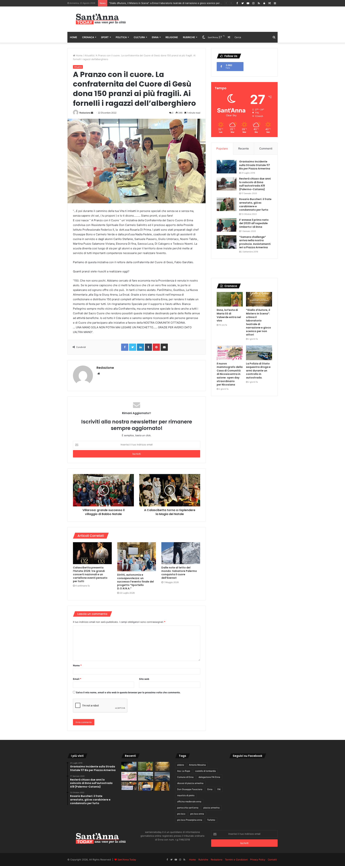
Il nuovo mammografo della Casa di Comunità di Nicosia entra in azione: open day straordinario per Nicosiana (230, 374)
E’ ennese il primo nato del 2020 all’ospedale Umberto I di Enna (254, 223)
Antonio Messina (197, 764)
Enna (155, 37)
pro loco (181, 813)
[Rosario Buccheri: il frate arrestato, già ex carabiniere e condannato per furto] (226, 204)
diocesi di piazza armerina (190, 783)
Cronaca (88, 37)
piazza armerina (211, 807)
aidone (180, 764)
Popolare (222, 148)
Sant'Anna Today (127, 859)
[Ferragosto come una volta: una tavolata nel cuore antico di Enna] (162, 786)
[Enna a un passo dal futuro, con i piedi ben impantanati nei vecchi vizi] (162, 776)
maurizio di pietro (185, 795)
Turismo (211, 820)
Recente (243, 148)
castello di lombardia (205, 771)
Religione (171, 37)
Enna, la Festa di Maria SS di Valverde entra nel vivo (229, 315)
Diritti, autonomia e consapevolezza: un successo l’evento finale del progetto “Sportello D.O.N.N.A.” (135, 581)
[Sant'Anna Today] (100, 19)
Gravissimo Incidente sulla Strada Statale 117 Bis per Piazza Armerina (254, 165)
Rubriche (189, 37)
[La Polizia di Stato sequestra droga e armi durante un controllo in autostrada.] (259, 352)
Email (77, 678)
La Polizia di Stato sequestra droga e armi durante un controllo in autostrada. (258, 370)
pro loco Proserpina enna (189, 820)
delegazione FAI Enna (209, 777)
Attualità (89, 55)
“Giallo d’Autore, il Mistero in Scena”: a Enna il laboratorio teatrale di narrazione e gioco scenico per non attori (258, 322)
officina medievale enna (189, 801)
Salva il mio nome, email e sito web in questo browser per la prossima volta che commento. (128, 692)
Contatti (272, 859)
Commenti (265, 148)
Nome (77, 665)
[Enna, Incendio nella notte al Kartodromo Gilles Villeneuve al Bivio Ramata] (129, 766)
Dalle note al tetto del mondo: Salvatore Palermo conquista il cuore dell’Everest (179, 573)
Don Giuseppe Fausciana (189, 789)
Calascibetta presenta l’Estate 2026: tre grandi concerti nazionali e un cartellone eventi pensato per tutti (90, 574)
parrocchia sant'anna (187, 807)
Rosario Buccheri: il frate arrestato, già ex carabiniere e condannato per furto (255, 204)
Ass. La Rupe (183, 771)
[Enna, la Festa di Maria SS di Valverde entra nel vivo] (230, 299)
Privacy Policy (257, 859)
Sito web (144, 678)
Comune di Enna (185, 777)
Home (73, 37)
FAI (218, 789)
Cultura (139, 37)
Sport (105, 37)
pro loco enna (197, 813)
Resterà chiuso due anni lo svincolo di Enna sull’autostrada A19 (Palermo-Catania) (255, 184)
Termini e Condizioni (236, 859)
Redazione (84, 112)
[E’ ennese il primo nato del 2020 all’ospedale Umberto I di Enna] (226, 225)
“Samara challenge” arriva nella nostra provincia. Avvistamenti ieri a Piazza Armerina (255, 242)
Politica (121, 37)
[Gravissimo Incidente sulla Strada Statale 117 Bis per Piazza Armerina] (226, 166)
